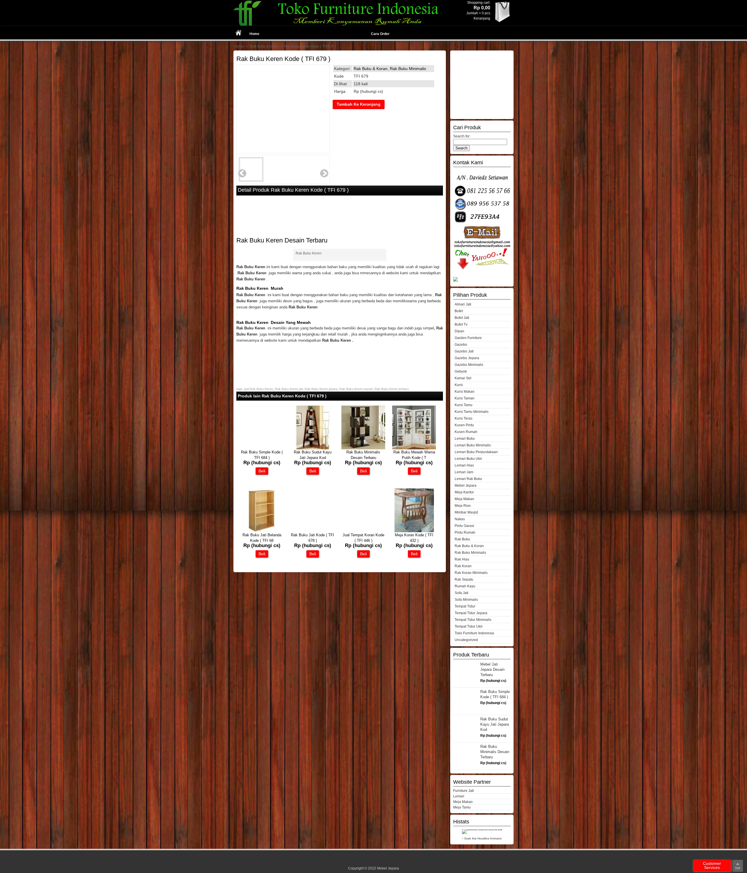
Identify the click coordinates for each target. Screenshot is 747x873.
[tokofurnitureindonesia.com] (339, 25)
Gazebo (461, 345)
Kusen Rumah (466, 432)
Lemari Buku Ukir (468, 459)
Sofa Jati (461, 593)
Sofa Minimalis (466, 600)
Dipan (459, 331)
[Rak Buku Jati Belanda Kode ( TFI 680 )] (261, 531)
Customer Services (712, 865)
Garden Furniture (468, 338)
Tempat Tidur (465, 606)
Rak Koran (463, 566)
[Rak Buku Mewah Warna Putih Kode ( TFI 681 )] (414, 448)
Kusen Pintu (464, 425)
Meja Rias (463, 506)
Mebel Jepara (466, 485)
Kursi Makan (464, 392)
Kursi (459, 385)
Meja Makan (464, 499)
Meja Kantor (464, 492)
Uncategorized (466, 640)
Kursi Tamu (463, 405)
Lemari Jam (464, 472)
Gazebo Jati (464, 351)
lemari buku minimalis (473, 445)
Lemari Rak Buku (468, 479)
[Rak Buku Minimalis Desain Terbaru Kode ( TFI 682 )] (363, 448)
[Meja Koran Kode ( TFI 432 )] (414, 531)
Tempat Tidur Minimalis (473, 620)
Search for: (461, 136)
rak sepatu (464, 579)
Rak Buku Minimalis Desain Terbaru (494, 751)
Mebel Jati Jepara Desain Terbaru (492, 669)
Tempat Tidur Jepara (471, 613)
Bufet (459, 311)
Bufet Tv (461, 324)
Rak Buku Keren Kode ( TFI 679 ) (283, 58)
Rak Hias (462, 559)
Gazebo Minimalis (469, 365)
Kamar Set (463, 378)
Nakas (460, 519)
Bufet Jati (462, 318)
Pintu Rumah (465, 532)
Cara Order (380, 34)
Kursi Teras (463, 418)
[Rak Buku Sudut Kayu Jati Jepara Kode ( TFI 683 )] (312, 448)
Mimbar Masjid (466, 512)
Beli (262, 471)
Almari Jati (463, 304)
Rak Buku (462, 539)
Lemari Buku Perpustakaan (476, 452)
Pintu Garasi (464, 526)
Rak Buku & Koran (264, 46)
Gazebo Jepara (467, 358)
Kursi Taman (464, 398)
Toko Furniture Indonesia (474, 633)
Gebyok (461, 371)
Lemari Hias (464, 465)
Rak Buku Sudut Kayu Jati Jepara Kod (494, 724)
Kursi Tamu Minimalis (471, 412)
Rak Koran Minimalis (471, 573)
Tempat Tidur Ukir (469, 626)
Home (254, 34)
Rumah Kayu (465, 586)
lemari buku (465, 438)
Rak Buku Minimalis (408, 68)
